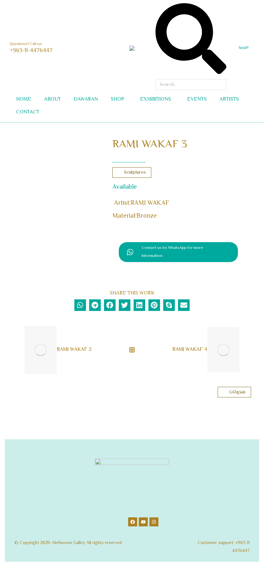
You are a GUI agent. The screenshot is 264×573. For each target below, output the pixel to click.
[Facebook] (132, 521)
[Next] (248, 349)
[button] (95, 5)
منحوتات (237, 392)
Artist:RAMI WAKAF (141, 203)
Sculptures (135, 172)
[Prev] (15, 349)
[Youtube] (143, 521)
